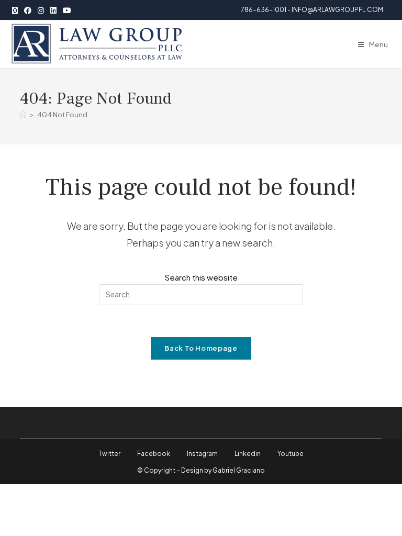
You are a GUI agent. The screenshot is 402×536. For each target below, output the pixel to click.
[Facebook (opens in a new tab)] (28, 10)
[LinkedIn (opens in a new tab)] (53, 10)
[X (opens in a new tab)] (16, 10)
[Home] (23, 114)
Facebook (153, 453)
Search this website (201, 277)
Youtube (290, 453)
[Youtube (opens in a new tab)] (67, 10)
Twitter (109, 453)
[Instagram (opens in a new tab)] (41, 10)
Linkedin (247, 453)
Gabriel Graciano (239, 470)
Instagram (202, 453)
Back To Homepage (200, 348)
